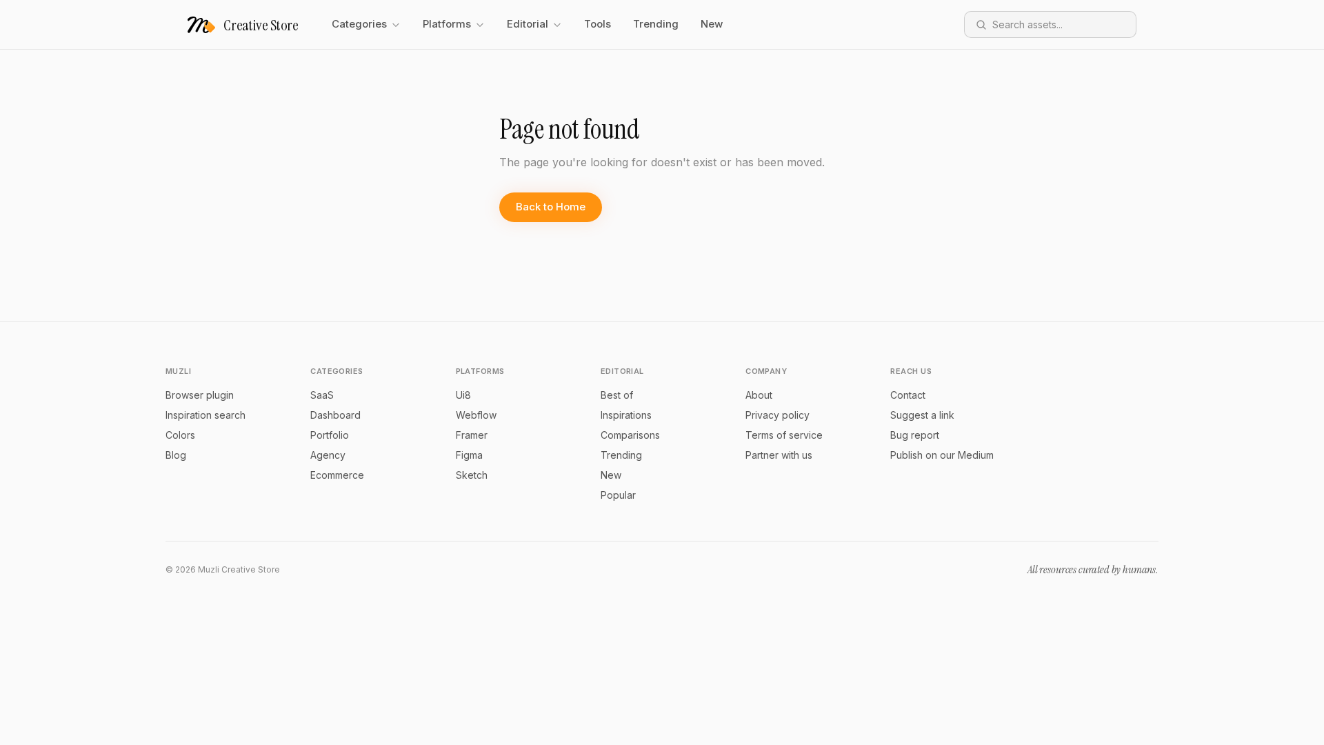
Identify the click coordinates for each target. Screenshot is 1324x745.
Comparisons (630, 435)
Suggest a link (922, 415)
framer (472, 435)
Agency (327, 455)
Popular (618, 495)
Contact (907, 395)
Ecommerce (337, 475)
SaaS (322, 395)
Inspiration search (205, 415)
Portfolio (329, 435)
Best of (617, 395)
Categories (359, 23)
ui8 (463, 395)
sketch (472, 475)
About (758, 395)
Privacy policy (777, 415)
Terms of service (784, 435)
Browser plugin (200, 395)
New (712, 23)
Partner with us (778, 455)
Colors (180, 435)
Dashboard (335, 415)
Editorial (527, 23)
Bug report (914, 435)
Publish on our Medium (942, 455)
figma (469, 455)
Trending (656, 23)
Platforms (447, 23)
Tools (597, 23)
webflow (476, 415)
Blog (176, 455)
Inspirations (626, 415)
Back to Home (550, 206)
